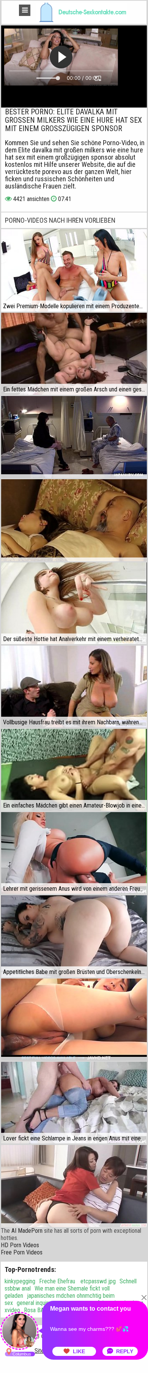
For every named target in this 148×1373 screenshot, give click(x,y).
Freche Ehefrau (57, 1281)
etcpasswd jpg (97, 1281)
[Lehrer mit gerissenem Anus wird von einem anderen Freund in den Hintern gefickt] (74, 853)
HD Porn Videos (20, 1245)
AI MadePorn (27, 1230)
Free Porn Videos (22, 1252)
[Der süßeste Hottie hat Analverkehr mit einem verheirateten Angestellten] (74, 603)
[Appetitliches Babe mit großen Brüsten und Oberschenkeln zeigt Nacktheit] (74, 936)
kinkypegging (20, 1281)
